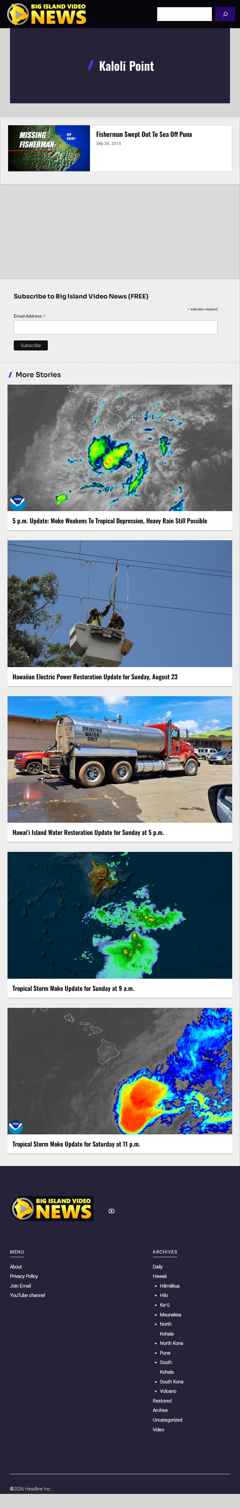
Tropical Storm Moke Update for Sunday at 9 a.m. (73, 988)
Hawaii (160, 1276)
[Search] (225, 14)
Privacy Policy (24, 1276)
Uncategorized (167, 1420)
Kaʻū (164, 1305)
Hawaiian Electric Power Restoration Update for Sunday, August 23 (95, 676)
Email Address (30, 316)
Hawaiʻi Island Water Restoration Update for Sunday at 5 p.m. (88, 832)
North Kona (171, 1343)
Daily (157, 1267)
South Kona (171, 1382)
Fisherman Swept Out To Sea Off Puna (144, 134)
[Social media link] (111, 1211)
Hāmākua (170, 1286)
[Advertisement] (120, 231)
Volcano (168, 1391)
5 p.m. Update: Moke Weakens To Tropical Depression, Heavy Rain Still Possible (109, 520)
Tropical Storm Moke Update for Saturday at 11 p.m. (76, 1143)
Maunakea (170, 1315)
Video (158, 1430)
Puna (165, 1353)
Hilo (164, 1295)
